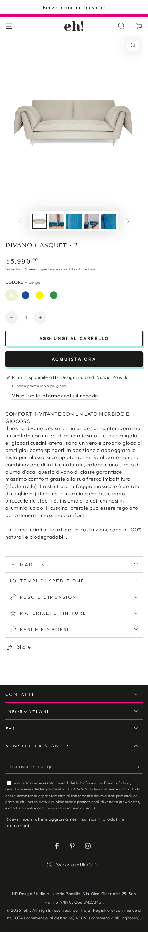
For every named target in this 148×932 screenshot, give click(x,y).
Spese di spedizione (41, 269)
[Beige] (11, 295)
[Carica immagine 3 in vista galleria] (56, 221)
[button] (121, 26)
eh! (27, 910)
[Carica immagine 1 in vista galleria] (39, 221)
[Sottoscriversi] (139, 766)
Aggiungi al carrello (74, 338)
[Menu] (9, 26)
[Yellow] (39, 295)
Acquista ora (74, 359)
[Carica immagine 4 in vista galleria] (74, 221)
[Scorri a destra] (128, 221)
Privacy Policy (117, 782)
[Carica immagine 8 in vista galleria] (108, 221)
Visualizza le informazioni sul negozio (55, 396)
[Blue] (25, 295)
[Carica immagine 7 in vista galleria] (91, 221)
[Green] (53, 295)
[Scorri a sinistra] (20, 221)
